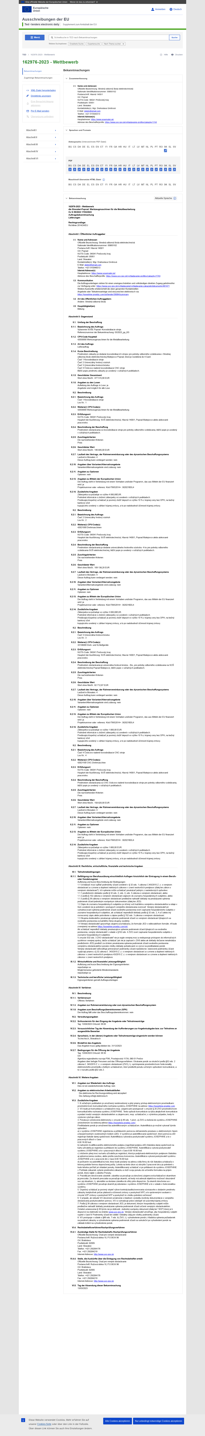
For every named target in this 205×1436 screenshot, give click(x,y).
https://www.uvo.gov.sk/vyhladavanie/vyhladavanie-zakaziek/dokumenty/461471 (133, 286)
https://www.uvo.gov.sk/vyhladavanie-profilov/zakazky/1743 (131, 122)
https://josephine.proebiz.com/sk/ (113, 926)
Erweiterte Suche (77, 44)
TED (24, 55)
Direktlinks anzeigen (41, 96)
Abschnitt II (31, 137)
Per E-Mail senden (40, 111)
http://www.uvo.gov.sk (104, 1254)
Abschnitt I (31, 130)
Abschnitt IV (32, 151)
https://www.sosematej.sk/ (102, 119)
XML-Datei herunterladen (43, 90)
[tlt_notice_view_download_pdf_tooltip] (70, 169)
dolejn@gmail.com (92, 111)
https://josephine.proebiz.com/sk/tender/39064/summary (103, 294)
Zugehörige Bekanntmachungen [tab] (38, 78)
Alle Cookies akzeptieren (117, 1421)
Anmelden (160, 9)
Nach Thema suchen (112, 44)
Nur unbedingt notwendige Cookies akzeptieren (158, 1421)
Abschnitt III (32, 144)
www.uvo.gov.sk (116, 1212)
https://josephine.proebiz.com (161, 1106)
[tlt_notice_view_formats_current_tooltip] (174, 198)
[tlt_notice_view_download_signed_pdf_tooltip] (165, 150)
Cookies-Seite (44, 1424)
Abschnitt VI (32, 158)
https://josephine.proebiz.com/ (121, 1122)
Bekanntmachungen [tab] (33, 71)
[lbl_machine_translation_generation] (103, 180)
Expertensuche (94, 44)
